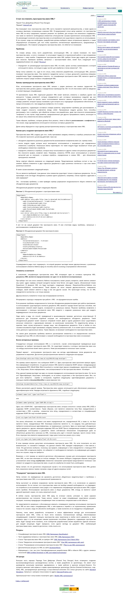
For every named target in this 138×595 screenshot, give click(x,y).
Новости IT (100, 16)
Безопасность (65, 8)
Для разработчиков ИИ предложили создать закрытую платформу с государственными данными (108, 59)
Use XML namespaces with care (72, 542)
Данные (24, 8)
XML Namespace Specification (57, 534)
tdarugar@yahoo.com (64, 572)
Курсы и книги (111, 8)
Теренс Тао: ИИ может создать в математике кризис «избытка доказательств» (107, 170)
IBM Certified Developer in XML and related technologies (46, 552)
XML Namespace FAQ (66, 537)
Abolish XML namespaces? (63, 576)
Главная (66, 585)
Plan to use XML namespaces (74, 545)
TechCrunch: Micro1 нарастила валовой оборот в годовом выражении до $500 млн (109, 77)
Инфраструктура (88, 8)
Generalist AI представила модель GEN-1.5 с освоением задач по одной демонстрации (108, 153)
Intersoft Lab (27, 25)
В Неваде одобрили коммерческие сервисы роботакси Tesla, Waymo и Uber (108, 87)
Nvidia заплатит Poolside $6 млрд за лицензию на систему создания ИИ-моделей (108, 68)
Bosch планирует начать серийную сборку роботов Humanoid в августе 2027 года (108, 104)
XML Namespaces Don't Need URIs (66, 539)
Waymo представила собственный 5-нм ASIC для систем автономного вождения (108, 49)
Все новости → (117, 192)
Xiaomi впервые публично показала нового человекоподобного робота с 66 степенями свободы (108, 143)
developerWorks (54, 547)
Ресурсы (42, 62)
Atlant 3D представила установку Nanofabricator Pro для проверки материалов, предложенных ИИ (107, 179)
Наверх (72, 585)
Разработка (44, 8)
